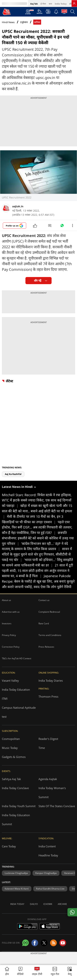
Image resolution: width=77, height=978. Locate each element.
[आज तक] (7, 11)
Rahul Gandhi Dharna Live (50, 888)
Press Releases (46, 646)
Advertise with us (11, 611)
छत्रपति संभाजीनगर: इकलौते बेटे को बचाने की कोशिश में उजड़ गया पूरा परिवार (38, 538)
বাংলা (50, 3)
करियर (37, 22)
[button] (69, 971)
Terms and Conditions (49, 635)
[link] (74, 3)
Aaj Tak (34, 3)
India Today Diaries (50, 680)
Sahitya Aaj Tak (11, 779)
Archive (62, 904)
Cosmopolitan (11, 739)
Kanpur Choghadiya (46, 873)
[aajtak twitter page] (44, 942)
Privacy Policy (9, 635)
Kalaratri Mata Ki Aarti (17, 888)
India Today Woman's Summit (52, 792)
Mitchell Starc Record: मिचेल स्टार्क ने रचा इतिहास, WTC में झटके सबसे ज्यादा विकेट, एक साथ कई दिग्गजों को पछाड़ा (37, 500)
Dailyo (34, 904)
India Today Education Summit (16, 819)
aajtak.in (17, 206)
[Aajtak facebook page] (34, 942)
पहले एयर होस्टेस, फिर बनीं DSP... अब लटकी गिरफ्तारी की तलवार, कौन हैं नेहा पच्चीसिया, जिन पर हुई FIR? (37, 527)
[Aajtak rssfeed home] (53, 942)
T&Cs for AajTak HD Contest (16, 658)
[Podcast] (48, 11)
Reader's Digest (48, 739)
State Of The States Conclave (56, 806)
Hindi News (8, 22)
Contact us (44, 600)
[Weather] (39, 12)
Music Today (10, 748)
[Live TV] (64, 12)
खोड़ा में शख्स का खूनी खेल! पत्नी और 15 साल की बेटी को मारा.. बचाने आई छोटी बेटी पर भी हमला (37, 511)
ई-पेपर (43, 3)
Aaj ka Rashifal (13, 474)
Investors (6, 623)
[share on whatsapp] (72, 912)
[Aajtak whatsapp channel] (25, 942)
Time (41, 748)
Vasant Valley (10, 680)
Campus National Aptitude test (19, 712)
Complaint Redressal (49, 611)
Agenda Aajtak (47, 779)
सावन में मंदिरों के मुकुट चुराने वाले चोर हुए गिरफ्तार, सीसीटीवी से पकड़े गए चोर (37, 554)
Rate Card (43, 623)
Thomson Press (48, 696)
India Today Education (16, 689)
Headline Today (48, 855)
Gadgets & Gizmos (14, 757)
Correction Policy (10, 646)
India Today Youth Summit (19, 806)
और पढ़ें (37, 280)
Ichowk (47, 904)
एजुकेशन (24, 22)
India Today (61, 3)
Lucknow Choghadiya (16, 873)
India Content (47, 846)
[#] (62, 226)
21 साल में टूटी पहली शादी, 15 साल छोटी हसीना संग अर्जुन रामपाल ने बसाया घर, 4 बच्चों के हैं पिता (37, 570)
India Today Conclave (15, 788)
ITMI (4, 698)
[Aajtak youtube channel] (62, 942)
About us (6, 600)
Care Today (9, 846)
